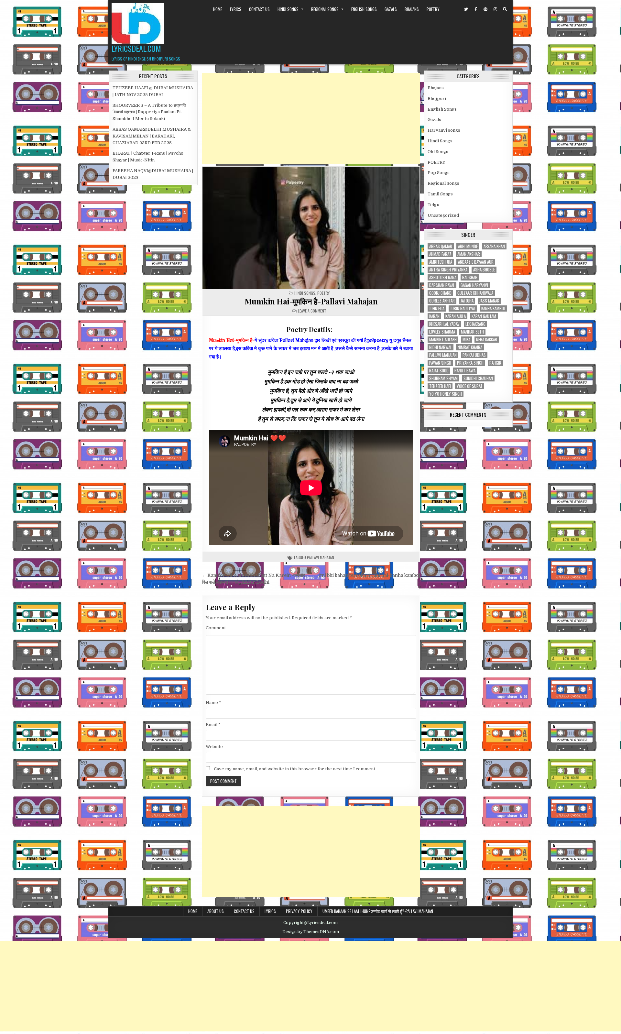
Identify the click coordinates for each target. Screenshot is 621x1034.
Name (213, 702)
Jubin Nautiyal (462, 308)
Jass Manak (489, 301)
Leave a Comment (312, 311)
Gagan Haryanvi (474, 285)
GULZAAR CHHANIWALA (475, 293)
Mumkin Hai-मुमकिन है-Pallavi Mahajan (311, 301)
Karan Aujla (455, 316)
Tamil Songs (440, 194)
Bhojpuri (437, 98)
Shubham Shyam (443, 378)
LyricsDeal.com (136, 48)
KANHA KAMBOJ (493, 308)
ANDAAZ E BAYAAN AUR (476, 262)
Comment (216, 627)
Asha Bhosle (484, 270)
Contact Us (259, 9)
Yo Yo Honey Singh (445, 394)
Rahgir (495, 363)
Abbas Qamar (440, 246)
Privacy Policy (299, 911)
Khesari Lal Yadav (444, 324)
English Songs (364, 9)
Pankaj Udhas (474, 355)
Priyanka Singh (470, 363)
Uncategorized (443, 215)
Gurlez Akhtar (442, 301)
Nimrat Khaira (470, 347)
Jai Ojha (467, 301)
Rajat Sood (439, 371)
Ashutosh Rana (442, 277)
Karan (434, 316)
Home (217, 9)
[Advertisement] (311, 118)
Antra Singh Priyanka (448, 270)
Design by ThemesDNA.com (310, 932)
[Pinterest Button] (485, 9)
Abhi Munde (468, 246)
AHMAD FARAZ (440, 254)
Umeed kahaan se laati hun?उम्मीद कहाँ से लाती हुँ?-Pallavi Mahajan (377, 911)
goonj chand (440, 293)
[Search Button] (505, 9)
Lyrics (235, 9)
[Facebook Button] (476, 9)
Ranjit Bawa (464, 371)
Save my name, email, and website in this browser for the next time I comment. (295, 768)
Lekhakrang (475, 324)
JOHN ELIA (436, 308)
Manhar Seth (472, 332)
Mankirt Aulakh (443, 339)
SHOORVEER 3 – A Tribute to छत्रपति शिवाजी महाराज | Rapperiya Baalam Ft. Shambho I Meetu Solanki (149, 112)
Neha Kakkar (486, 339)
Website (214, 746)
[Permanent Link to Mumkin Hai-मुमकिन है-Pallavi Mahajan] (310, 228)
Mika (466, 339)
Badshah (469, 277)
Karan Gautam (484, 316)
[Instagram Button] (495, 9)
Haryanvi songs (444, 130)
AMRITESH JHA (440, 262)
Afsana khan (494, 246)
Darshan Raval (442, 285)
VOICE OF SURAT (470, 386)
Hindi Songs (288, 9)
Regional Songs (325, 9)
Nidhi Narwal (440, 347)
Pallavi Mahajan (320, 557)
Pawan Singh (440, 363)
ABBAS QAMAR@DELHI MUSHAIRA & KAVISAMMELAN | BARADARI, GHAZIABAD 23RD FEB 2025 (152, 136)
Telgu (433, 204)
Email (213, 724)
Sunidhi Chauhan (478, 378)
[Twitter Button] (466, 9)
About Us (215, 911)
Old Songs (438, 151)
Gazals (391, 9)
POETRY (433, 9)
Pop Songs (439, 172)
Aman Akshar (468, 254)
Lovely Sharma (442, 332)
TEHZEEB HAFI (440, 386)
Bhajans (412, 9)
